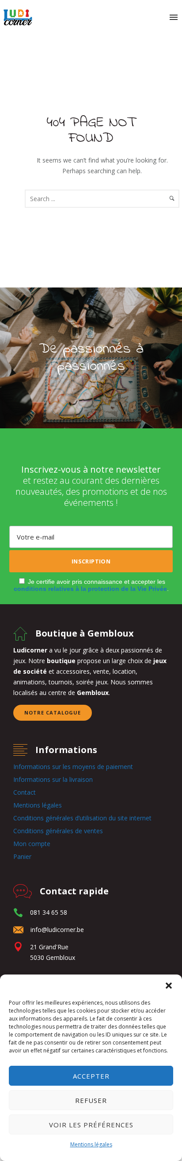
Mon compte (31, 843)
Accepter (91, 1076)
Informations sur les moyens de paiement (73, 766)
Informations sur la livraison (53, 779)
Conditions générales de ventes (58, 831)
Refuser (91, 1100)
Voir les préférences (91, 1124)
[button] (168, 985)
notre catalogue (52, 712)
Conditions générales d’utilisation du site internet (82, 818)
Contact (24, 792)
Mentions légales (91, 1144)
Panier (22, 856)
